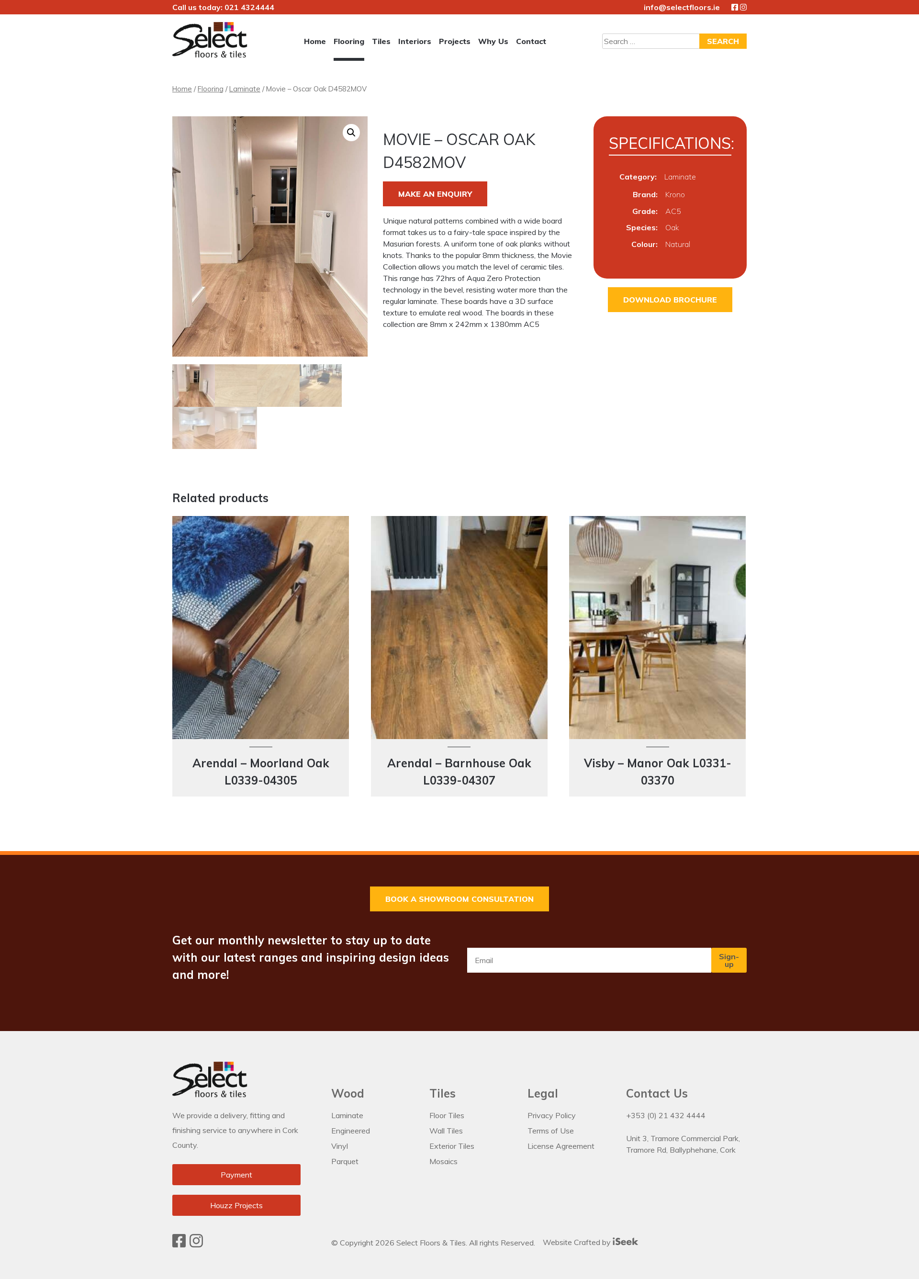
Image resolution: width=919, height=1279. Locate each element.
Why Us (493, 41)
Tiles (381, 41)
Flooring (349, 41)
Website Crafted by (578, 1242)
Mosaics (443, 1161)
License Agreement (560, 1146)
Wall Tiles (446, 1130)
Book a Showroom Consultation (459, 899)
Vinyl (339, 1146)
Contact (531, 41)
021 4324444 (249, 7)
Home (315, 41)
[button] (351, 132)
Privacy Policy (551, 1115)
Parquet (345, 1161)
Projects (455, 41)
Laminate (244, 88)
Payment (236, 1174)
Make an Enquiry (435, 194)
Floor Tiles (446, 1115)
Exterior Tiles (451, 1146)
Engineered (350, 1130)
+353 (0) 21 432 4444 (666, 1115)
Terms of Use (550, 1130)
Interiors (414, 41)
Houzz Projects (236, 1205)
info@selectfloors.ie (682, 7)
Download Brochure (670, 299)
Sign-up (729, 960)
